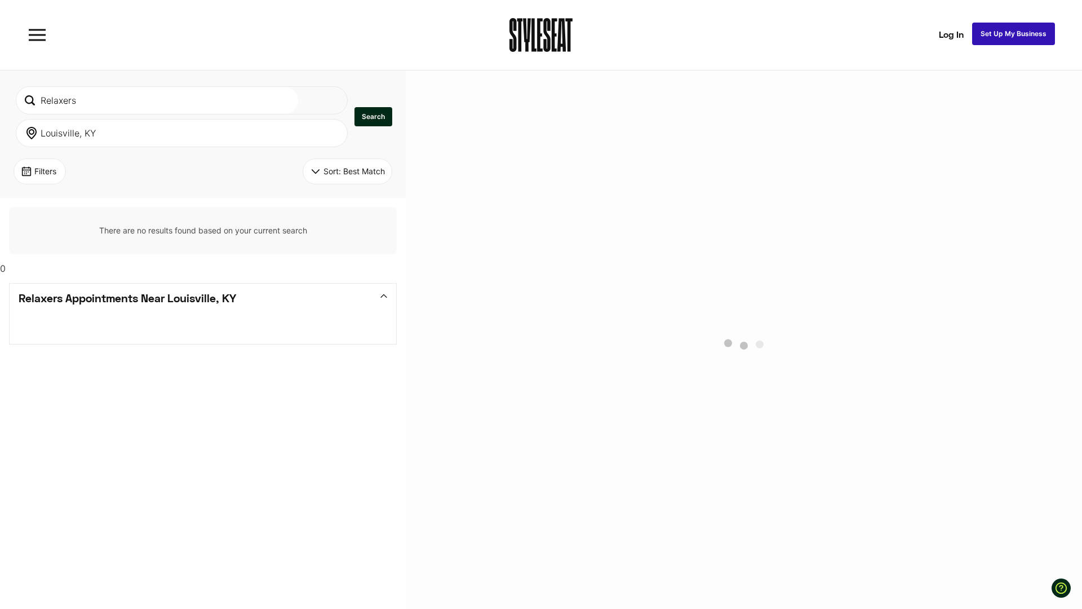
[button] (373, 116)
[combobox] (157, 100)
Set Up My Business (1013, 33)
